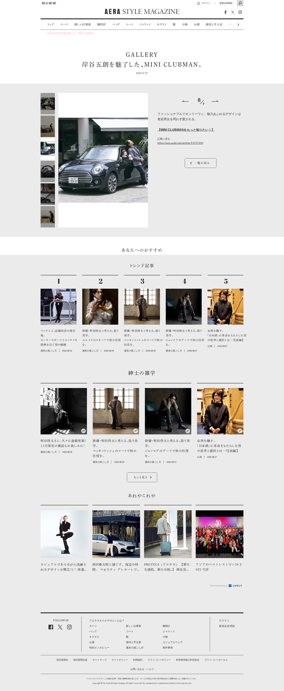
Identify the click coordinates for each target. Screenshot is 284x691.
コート (129, 24)
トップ (50, 24)
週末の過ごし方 (135, 647)
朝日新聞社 (62, 660)
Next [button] (230, 24)
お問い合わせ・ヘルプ (142, 669)
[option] (48, 24)
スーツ (64, 24)
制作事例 (168, 647)
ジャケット (145, 24)
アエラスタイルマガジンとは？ (106, 620)
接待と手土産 (214, 24)
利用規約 (137, 660)
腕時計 (101, 24)
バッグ (116, 24)
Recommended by (219, 586)
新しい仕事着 (82, 24)
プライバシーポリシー (159, 660)
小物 (185, 24)
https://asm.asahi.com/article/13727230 (180, 143)
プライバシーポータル (216, 660)
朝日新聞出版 (80, 660)
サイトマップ (99, 660)
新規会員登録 (225, 3)
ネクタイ (162, 24)
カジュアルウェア (173, 642)
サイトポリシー (120, 660)
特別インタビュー (99, 647)
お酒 (197, 24)
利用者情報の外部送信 (187, 660)
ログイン (206, 3)
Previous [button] (185, 100)
